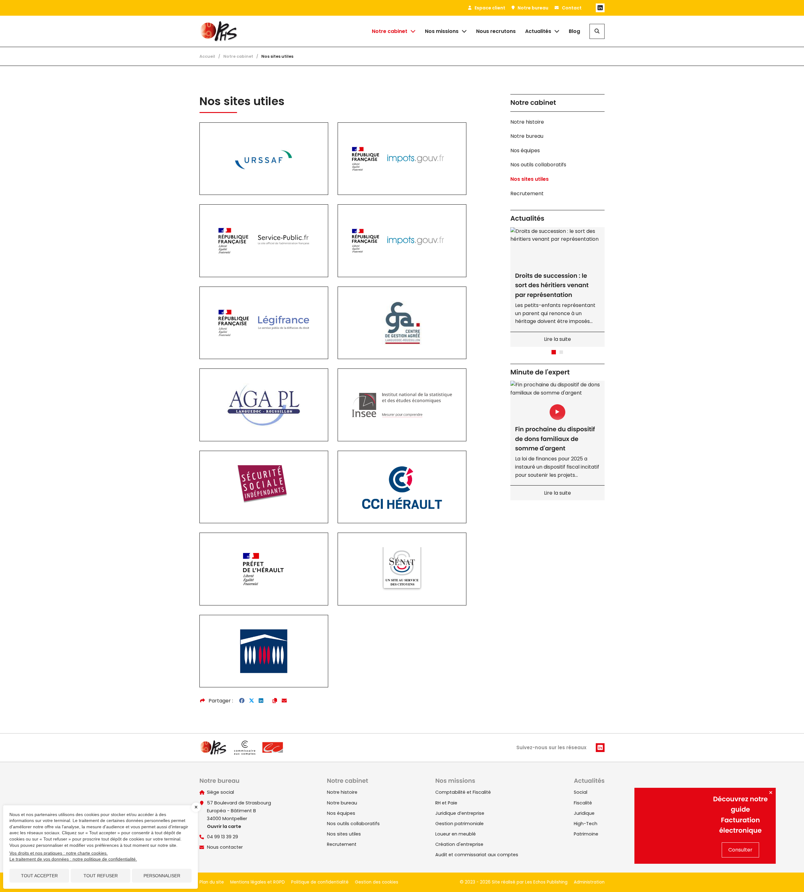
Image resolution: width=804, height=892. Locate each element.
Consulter (740, 849)
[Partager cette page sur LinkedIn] (261, 701)
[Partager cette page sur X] (251, 701)
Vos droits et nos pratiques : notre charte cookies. (58, 853)
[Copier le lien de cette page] (275, 701)
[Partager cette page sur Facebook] (241, 701)
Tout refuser (101, 875)
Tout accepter (39, 875)
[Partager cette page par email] (284, 701)
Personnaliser (162, 875)
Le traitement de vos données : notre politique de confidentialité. (73, 859)
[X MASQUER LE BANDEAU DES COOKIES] (196, 807)
